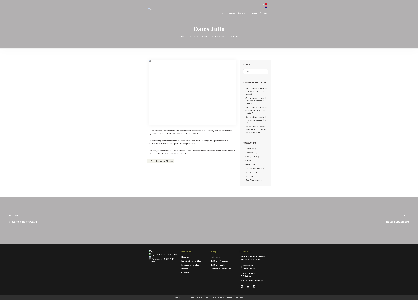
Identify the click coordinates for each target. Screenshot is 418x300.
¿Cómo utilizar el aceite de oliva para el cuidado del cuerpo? (256, 91)
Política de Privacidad (219, 261)
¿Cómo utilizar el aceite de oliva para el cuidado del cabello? (256, 101)
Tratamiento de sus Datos (222, 269)
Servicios (241, 13)
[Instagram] (248, 286)
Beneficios (249, 148)
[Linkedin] (254, 286)
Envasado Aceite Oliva (190, 265)
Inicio (222, 13)
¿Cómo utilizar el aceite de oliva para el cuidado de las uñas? (256, 110)
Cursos (248, 160)
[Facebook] (242, 286)
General (248, 164)
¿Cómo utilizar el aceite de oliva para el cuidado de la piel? (256, 120)
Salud (247, 176)
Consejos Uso (251, 156)
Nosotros (231, 13)
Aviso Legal (215, 257)
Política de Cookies (218, 265)
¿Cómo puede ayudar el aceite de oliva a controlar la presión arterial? (255, 129)
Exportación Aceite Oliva (191, 261)
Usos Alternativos (252, 180)
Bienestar (249, 152)
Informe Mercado (166, 161)
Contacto (263, 13)
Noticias (254, 13)
